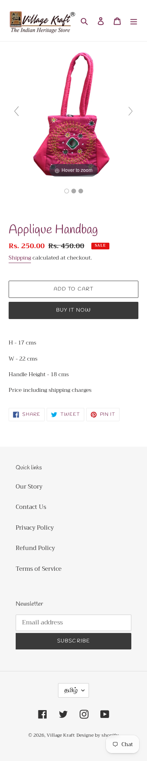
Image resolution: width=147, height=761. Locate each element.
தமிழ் (71, 690)
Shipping (20, 257)
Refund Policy (35, 548)
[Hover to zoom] (73, 114)
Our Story (29, 486)
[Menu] (133, 20)
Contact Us (31, 507)
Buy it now (73, 310)
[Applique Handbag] (66, 191)
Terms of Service (39, 569)
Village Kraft (61, 735)
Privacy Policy (35, 528)
